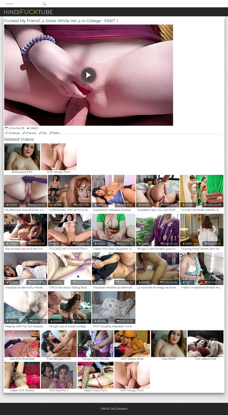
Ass (44, 133)
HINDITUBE (28, 12)
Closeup (13, 133)
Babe (56, 133)
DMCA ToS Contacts (114, 408)
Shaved (31, 133)
